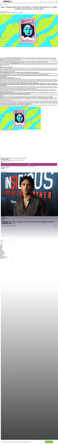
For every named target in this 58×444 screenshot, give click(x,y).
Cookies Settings (41, 441)
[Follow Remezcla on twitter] (46, 1)
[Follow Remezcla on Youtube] (10, 169)
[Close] (56, 441)
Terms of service (33, 166)
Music (5, 4)
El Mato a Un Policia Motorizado (6, 158)
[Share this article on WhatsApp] (1, 50)
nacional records (23, 158)
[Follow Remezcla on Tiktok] (13, 169)
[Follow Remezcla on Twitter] (5, 169)
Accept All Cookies (49, 441)
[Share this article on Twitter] (7, 50)
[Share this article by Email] (9, 50)
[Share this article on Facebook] (4, 50)
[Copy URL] (2, 53)
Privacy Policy (24, 166)
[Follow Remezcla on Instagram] (48, 1)
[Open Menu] (56, 1)
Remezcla (1, 4)
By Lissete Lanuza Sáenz (9, 225)
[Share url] (1, 56)
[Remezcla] (7, 1)
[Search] (41, 1)
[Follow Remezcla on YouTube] (51, 1)
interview (15, 158)
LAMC (18, 158)
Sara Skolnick (4, 11)
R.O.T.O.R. (26, 105)
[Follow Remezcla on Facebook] (43, 1)
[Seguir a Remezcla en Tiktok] (54, 1)
